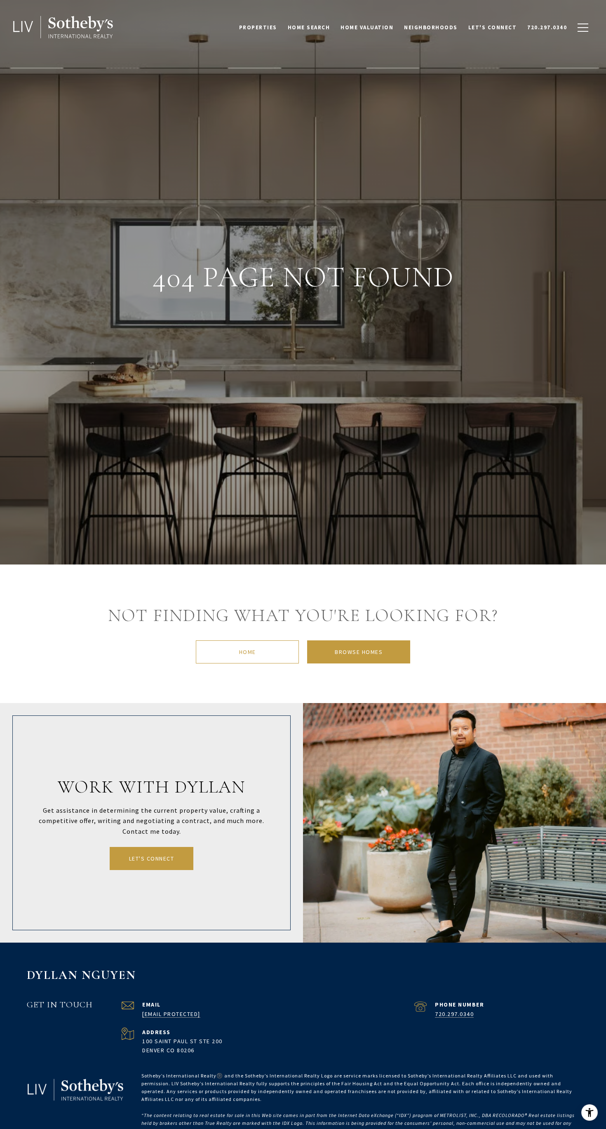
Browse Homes (359, 652)
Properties (258, 27)
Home (247, 652)
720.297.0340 (454, 1014)
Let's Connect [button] (151, 858)
